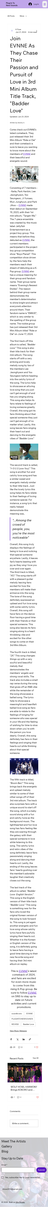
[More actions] (36, 30)
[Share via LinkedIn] (23, 1039)
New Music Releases (18, 1031)
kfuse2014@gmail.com (12, 1189)
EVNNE (29, 1013)
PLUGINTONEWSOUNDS (22, 1019)
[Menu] (44, 4)
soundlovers (17, 1013)
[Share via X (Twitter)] (17, 1039)
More (22, 16)
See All (35, 1058)
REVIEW (15, 1024)
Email (4, 1165)
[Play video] (24, 452)
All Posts (11, 16)
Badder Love (28, 1024)
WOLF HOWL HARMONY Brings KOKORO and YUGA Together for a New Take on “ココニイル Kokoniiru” (24, 1088)
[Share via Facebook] (11, 1039)
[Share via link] (30, 1039)
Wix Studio (20, 1202)
